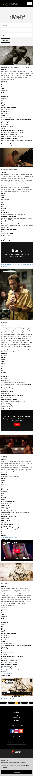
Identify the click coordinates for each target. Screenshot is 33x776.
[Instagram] (16, 731)
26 (19, 703)
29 (27, 703)
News (16, 715)
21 (6, 703)
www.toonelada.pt (6, 674)
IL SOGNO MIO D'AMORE (9, 170)
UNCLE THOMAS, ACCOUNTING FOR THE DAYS (16, 67)
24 (14, 703)
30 (29, 703)
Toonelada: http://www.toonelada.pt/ (12, 670)
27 (22, 703)
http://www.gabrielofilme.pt (9, 537)
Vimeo (5, 266)
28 (24, 703)
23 (11, 703)
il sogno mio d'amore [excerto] (10, 264)
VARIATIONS (5, 322)
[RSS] (21, 731)
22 (8, 703)
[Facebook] (12, 731)
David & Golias (20, 432)
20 (3, 703)
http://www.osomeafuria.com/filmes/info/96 (14, 239)
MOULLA (4, 583)
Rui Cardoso (16, 699)
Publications (16, 717)
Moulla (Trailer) (5, 699)
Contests (16, 712)
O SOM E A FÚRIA (28, 264)
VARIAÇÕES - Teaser (7, 432)
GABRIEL (4, 457)
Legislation (16, 720)
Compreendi (16, 772)
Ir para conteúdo (28, 0)
